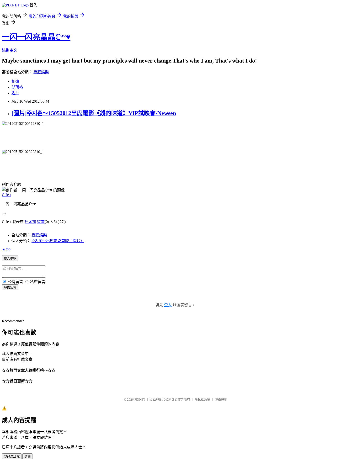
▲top (6, 249)
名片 (15, 93)
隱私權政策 (202, 399)
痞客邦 (30, 222)
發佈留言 (10, 287)
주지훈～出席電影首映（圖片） (58, 241)
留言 (41, 222)
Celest (6, 195)
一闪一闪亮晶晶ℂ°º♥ (36, 37)
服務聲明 (221, 399)
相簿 (15, 81)
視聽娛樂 (41, 72)
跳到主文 (9, 50)
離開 (27, 456)
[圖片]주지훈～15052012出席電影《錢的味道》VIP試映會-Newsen (93, 113)
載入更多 (10, 258)
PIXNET (139, 399)
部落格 (17, 87)
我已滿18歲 (12, 456)
